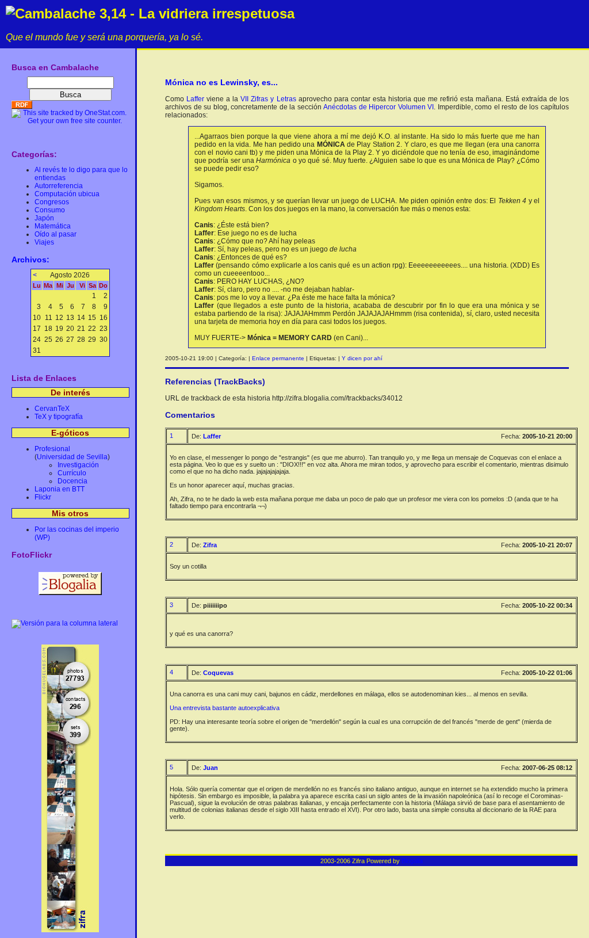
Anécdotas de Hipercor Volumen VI (378, 107)
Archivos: (30, 259)
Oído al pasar (56, 234)
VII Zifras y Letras (268, 99)
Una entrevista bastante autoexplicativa (225, 707)
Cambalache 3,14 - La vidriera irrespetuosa (154, 13)
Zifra (210, 545)
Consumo (50, 210)
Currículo (72, 473)
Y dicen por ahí (362, 358)
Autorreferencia (59, 186)
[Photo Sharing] (65, 623)
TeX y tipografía (59, 417)
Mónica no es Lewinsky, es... (221, 82)
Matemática (53, 226)
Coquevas (218, 672)
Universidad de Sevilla (72, 457)
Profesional (52, 449)
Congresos (52, 202)
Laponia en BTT (60, 489)
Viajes (44, 242)
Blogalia (412, 860)
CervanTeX (52, 409)
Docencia (72, 481)
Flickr (43, 497)
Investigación (78, 465)
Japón (44, 218)
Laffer (195, 99)
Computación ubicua (67, 194)
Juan (210, 767)
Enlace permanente (278, 358)
